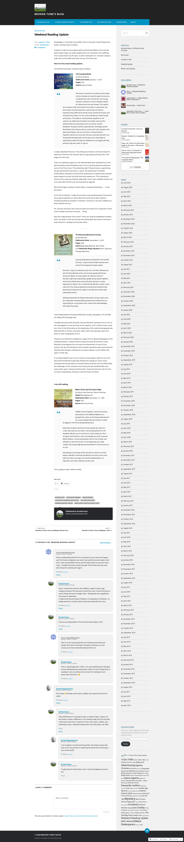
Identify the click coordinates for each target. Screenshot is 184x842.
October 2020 (128, 301)
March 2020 (127, 333)
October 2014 (128, 628)
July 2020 (126, 314)
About (133, 22)
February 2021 (128, 287)
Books (143, 771)
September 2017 (129, 469)
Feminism (143, 786)
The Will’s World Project (64, 22)
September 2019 (129, 360)
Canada (132, 775)
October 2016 (128, 519)
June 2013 (126, 696)
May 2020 (126, 324)
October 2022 (128, 228)
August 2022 (127, 233)
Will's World (127, 821)
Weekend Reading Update (64, 503)
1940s (135, 760)
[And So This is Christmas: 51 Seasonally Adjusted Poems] (147, 154)
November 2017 (129, 460)
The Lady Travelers (133, 810)
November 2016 (129, 514)
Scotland (132, 804)
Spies (134, 807)
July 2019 (126, 369)
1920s (124, 759)
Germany (136, 788)
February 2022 (128, 242)
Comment (106, 812)
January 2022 (128, 246)
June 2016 (126, 537)
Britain (147, 771)
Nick (128, 91)
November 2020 (129, 296)
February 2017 (128, 501)
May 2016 (126, 542)
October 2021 (128, 260)
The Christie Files (104, 22)
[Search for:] (135, 33)
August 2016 (127, 528)
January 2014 (128, 664)
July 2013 (126, 692)
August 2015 (127, 583)
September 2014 (129, 633)
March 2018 (127, 442)
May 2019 (126, 378)
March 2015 (127, 605)
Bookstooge (131, 105)
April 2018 (127, 437)
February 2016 (128, 555)
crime (144, 775)
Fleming (123, 788)
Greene (142, 790)
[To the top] (147, 830)
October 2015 (128, 574)
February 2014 (128, 660)
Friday (131, 788)
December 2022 (129, 219)
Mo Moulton (59, 497)
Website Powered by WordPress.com (47, 838)
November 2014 (129, 624)
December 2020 (129, 292)
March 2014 (127, 655)
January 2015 (128, 614)
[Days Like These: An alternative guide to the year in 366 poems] (147, 146)
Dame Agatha (131, 777)
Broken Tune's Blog (49, 14)
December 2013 (129, 669)
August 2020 (127, 310)
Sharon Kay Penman (73, 497)
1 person (65, 572)
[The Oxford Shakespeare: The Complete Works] (147, 161)
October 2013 (128, 678)
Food (127, 788)
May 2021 (126, 278)
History (129, 796)
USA (139, 815)
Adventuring (122, 22)
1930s (130, 759)
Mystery (130, 799)
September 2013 (129, 683)
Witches (138, 825)
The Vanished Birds (88, 500)
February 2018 (128, 446)
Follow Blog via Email (127, 726)
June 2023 (126, 192)
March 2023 (127, 205)
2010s (123, 762)
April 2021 (127, 283)
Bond (131, 771)
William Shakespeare (127, 161)
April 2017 (127, 492)
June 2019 (126, 374)
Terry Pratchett (126, 132)
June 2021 (126, 274)
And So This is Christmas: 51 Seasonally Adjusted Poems (132, 151)
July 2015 (126, 587)
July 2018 (126, 424)
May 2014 (126, 646)
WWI (141, 825)
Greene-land (126, 793)
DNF (134, 781)
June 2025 (126, 183)
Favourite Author (130, 785)
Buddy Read (125, 775)
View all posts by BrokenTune (76, 514)
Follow (125, 744)
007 (125, 755)
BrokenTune (44, 45)
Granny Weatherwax (133, 791)
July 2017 (126, 478)
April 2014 (127, 651)
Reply (58, 575)
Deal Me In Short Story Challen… (138, 112)
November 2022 (129, 224)
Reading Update (127, 64)
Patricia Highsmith (128, 802)
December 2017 (129, 455)
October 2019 (128, 355)
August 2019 (127, 364)
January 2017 (128, 505)
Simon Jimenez (88, 497)
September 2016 (129, 524)
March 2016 (127, 551)
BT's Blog (145, 773)
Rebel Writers (143, 802)
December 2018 (129, 401)
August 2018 (127, 419)
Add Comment (105, 543)
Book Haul (125, 55)
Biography (145, 768)
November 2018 (129, 405)
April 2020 (127, 328)
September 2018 (129, 414)
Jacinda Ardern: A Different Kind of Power (132, 49)
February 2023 (128, 210)
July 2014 (126, 637)
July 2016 (126, 533)
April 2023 (127, 201)
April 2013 (127, 705)
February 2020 (128, 337)
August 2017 (127, 474)
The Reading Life (43, 22)
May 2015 (126, 596)
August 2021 (127, 265)
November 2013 (129, 674)
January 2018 (128, 451)
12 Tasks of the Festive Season (137, 755)
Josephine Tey (135, 796)
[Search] (147, 33)
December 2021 (129, 251)
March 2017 (127, 496)
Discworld (129, 780)
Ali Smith (132, 768)
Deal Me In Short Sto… (135, 111)
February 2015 (128, 610)
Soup (130, 808)
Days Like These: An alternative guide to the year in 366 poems (133, 144)
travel (135, 815)
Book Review (39, 31)
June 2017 (126, 483)
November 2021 (129, 255)
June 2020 (126, 319)
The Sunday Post (86, 22)
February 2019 (128, 392)
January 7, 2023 (44, 42)
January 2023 (128, 214)
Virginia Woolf (145, 815)
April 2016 (127, 546)
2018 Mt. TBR (131, 762)
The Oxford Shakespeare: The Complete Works (132, 159)
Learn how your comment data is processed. (81, 816)
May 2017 (126, 487)
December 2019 (129, 346)
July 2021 (126, 269)
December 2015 (129, 564)
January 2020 (128, 342)
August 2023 (127, 187)
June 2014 (126, 642)
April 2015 (127, 601)
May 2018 (126, 433)
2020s (138, 762)
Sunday (141, 807)
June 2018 (126, 428)
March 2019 (127, 387)
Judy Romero (131, 98)
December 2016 (129, 510)
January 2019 (128, 396)
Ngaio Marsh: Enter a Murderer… (137, 99)
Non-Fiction (140, 799)
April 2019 (127, 383)
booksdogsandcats (64, 688)
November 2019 (129, 351)
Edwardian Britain (133, 783)
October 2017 (128, 464)
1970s (147, 760)
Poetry (137, 802)
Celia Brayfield (138, 775)
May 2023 (126, 196)
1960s (143, 760)
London (142, 796)
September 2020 (129, 305)
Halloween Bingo (137, 793)
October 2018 (128, 410)
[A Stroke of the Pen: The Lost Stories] (147, 133)
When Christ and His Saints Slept (87, 503)
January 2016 (128, 560)
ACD (142, 762)
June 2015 (126, 592)
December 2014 (129, 619)
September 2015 (129, 578)
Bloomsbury (125, 771)
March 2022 (127, 237)
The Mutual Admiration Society (67, 500)
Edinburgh (124, 783)
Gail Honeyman (126, 140)
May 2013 (126, 701)
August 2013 (127, 687)
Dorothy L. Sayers (141, 781)
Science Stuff (124, 805)
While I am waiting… (128, 69)
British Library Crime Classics (132, 773)
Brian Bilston (126, 147)
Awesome (138, 768)
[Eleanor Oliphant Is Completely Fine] (147, 140)
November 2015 (129, 569)
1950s (139, 760)
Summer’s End (126, 59)
